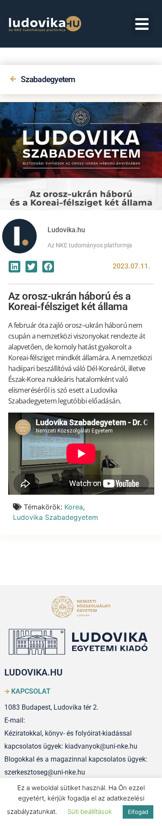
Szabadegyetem (48, 79)
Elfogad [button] (138, 811)
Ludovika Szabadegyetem (55, 517)
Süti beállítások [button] (89, 811)
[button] (142, 24)
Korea (73, 507)
